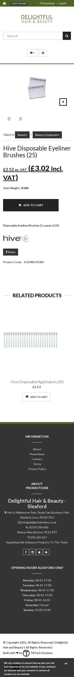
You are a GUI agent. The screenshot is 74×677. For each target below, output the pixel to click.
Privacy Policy (37, 469)
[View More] (57, 397)
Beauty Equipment (47, 135)
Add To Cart (33, 205)
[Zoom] (63, 102)
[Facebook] (26, 552)
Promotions (47, 3)
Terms (37, 464)
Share (11, 252)
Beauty (22, 135)
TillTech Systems (41, 653)
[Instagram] (33, 552)
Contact (37, 459)
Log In (62, 3)
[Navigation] (43, 53)
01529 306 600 (19, 3)
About (37, 449)
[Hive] (37, 238)
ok (66, 663)
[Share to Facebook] (16, 397)
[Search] (67, 36)
